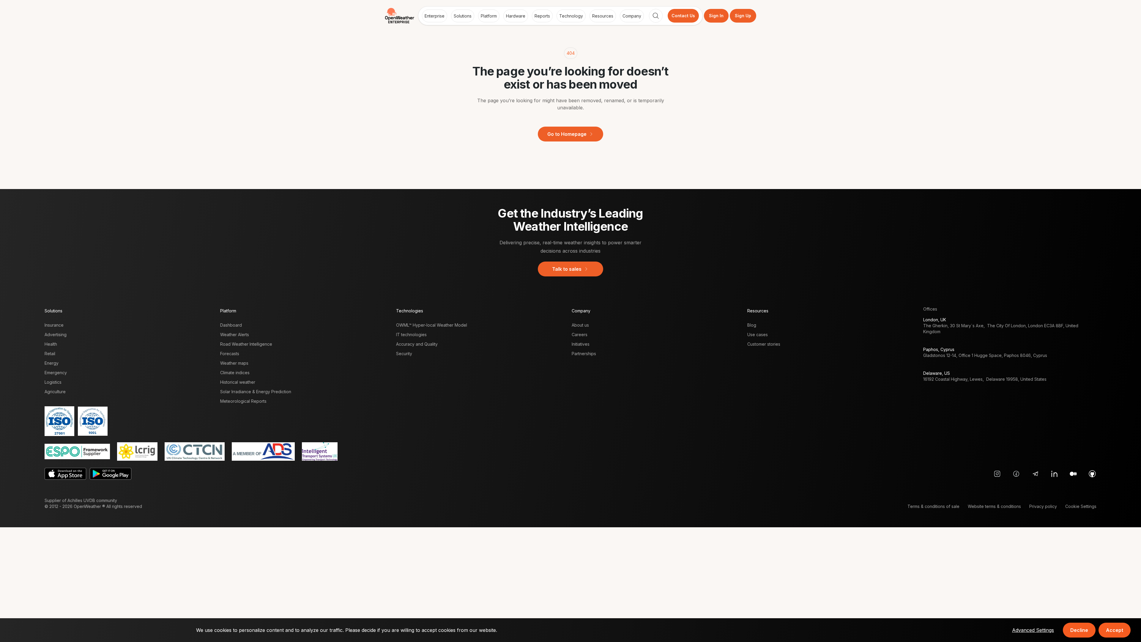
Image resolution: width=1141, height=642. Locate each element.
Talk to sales (566, 269)
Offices (930, 308)
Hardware (515, 15)
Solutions (463, 15)
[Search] (656, 16)
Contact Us (683, 15)
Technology (571, 15)
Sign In (716, 15)
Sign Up (743, 15)
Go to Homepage (567, 134)
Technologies (409, 310)
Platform (489, 15)
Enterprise (435, 15)
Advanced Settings (1033, 630)
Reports (542, 15)
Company (631, 15)
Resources (602, 15)
